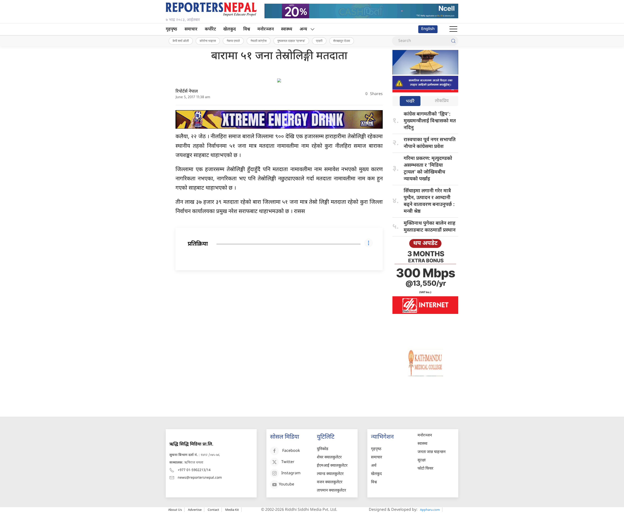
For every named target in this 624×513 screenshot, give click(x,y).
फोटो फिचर (425, 468)
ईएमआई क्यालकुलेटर (332, 465)
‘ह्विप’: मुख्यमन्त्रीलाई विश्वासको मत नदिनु (430, 121)
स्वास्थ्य (286, 29)
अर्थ (373, 465)
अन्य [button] (303, 29)
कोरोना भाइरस (208, 41)
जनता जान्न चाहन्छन (432, 452)
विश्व (246, 29)
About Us (175, 509)
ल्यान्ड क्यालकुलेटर (330, 474)
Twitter (287, 462)
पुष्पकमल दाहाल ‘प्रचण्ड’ (291, 41)
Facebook (291, 451)
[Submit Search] (453, 41)
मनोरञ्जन (265, 29)
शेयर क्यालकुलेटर (329, 457)
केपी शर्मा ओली (181, 41)
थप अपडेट (425, 243)
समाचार (191, 29)
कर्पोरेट (210, 29)
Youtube (286, 484)
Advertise (195, 509)
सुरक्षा (422, 460)
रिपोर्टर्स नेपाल (187, 91)
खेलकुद (229, 29)
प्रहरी (319, 41)
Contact (213, 509)
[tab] (410, 101)
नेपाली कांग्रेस (259, 41)
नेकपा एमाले (233, 41)
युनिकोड (322, 449)
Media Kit (232, 509)
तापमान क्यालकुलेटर (331, 490)
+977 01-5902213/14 (194, 470)
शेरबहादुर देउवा (341, 41)
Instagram (291, 473)
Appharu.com (430, 509)
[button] (453, 29)
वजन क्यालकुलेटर (329, 482)
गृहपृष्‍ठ (171, 29)
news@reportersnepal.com (200, 477)
